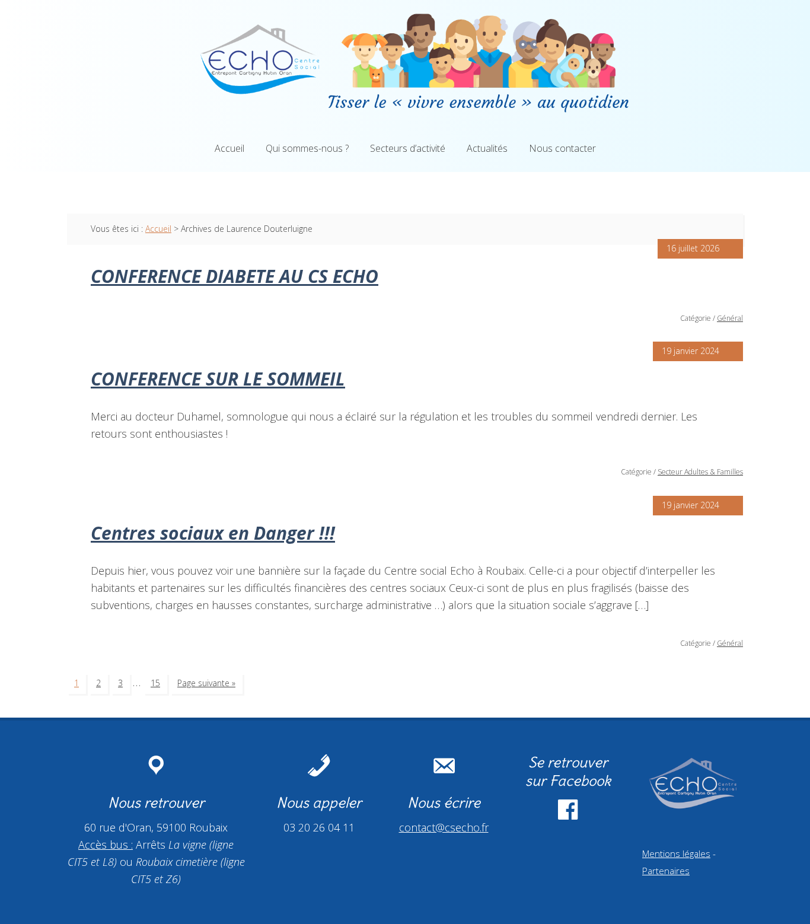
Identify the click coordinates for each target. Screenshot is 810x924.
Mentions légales (676, 853)
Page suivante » (206, 683)
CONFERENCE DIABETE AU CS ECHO (234, 276)
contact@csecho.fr (444, 827)
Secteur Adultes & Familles (700, 472)
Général (730, 318)
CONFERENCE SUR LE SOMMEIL (218, 379)
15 (155, 683)
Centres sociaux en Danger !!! (213, 533)
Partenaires (666, 871)
